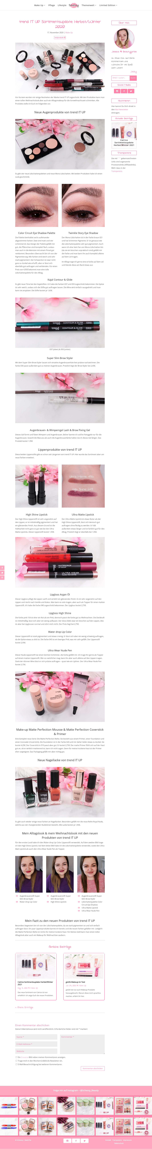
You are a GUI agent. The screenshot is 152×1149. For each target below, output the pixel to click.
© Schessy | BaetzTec (23, 1140)
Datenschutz (119, 1143)
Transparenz (116, 171)
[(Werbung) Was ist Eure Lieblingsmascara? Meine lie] (66, 1106)
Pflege (51, 5)
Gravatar (24, 1057)
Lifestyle (62, 5)
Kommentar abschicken (93, 1068)
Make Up (38, 5)
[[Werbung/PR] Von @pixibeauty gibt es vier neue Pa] (124, 1106)
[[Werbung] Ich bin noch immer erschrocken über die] (143, 1106)
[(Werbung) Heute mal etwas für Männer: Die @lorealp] (47, 1106)
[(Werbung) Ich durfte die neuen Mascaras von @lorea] (9, 1106)
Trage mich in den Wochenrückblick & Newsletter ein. (40, 1061)
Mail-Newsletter (121, 109)
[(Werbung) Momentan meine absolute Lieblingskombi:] (28, 1106)
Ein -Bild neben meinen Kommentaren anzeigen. (42, 1057)
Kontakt (108, 1140)
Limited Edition (107, 5)
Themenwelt (88, 5)
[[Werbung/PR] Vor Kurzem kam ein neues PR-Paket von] (86, 1106)
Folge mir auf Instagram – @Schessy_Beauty (76, 1090)
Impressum (127, 1140)
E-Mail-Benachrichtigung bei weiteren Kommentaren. (39, 1064)
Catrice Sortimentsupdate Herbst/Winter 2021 (35, 983)
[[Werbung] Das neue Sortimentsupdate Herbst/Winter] (105, 1106)
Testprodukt (59, 37)
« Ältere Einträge (24, 1007)
